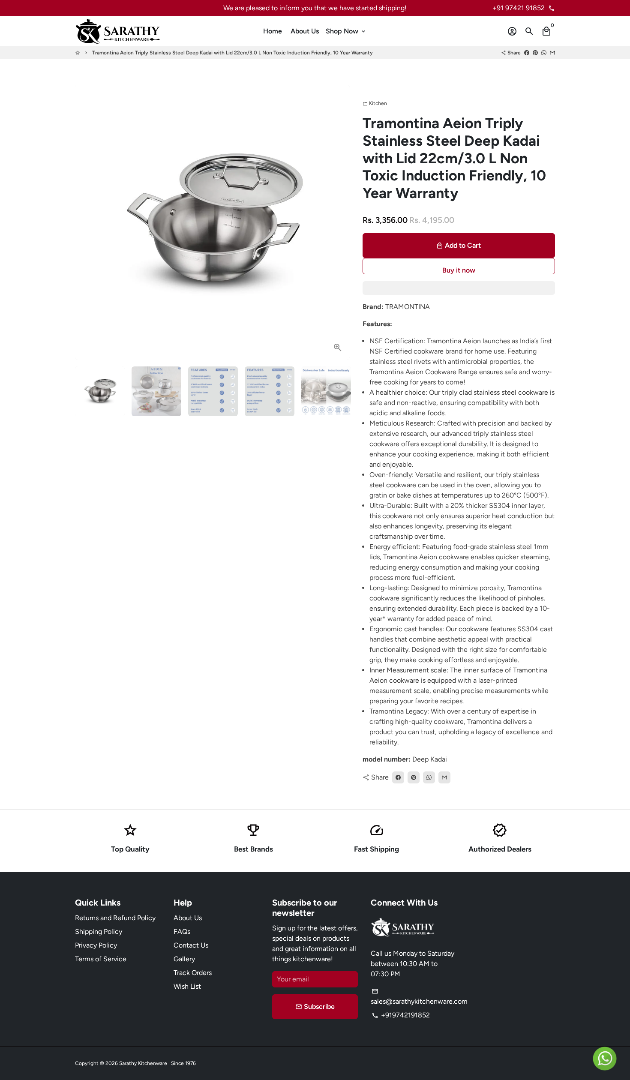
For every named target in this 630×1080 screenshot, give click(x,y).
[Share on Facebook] (526, 53)
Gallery (184, 959)
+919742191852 (401, 1015)
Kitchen (375, 103)
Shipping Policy (98, 931)
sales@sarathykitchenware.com (419, 996)
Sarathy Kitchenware (143, 1063)
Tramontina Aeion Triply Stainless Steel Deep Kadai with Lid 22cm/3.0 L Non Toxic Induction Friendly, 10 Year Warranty (232, 53)
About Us (305, 31)
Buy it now (458, 270)
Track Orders (193, 973)
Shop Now (346, 31)
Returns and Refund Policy (115, 918)
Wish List (187, 986)
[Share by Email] (552, 53)
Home (272, 31)
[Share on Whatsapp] (543, 53)
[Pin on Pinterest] (535, 53)
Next (338, 222)
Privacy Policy (96, 945)
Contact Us (191, 945)
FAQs (182, 931)
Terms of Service (100, 959)
